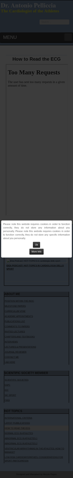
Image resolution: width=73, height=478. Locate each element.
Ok (36, 244)
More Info (36, 251)
